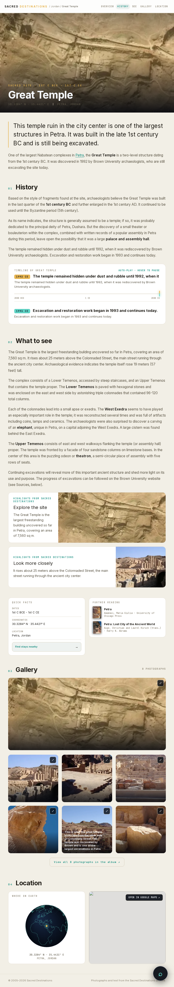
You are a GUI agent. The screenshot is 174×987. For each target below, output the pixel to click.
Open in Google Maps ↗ (144, 897)
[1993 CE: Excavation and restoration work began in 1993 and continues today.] (159, 295)
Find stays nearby (46, 646)
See (134, 6)
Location (161, 6)
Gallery (146, 6)
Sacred (26, 6)
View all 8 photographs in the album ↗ (87, 862)
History (122, 6)
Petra (79, 155)
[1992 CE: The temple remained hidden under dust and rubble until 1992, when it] (159, 292)
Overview (107, 6)
